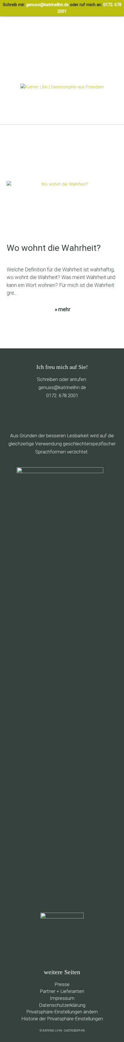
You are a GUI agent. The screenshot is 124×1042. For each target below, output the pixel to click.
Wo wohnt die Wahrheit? (54, 248)
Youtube (73, 415)
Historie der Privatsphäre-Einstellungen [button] (62, 1019)
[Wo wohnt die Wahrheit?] (63, 211)
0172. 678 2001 (62, 395)
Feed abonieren (23, 415)
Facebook (36, 415)
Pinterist (61, 415)
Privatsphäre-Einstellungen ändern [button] (62, 1012)
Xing (98, 415)
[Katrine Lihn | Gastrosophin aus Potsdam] (62, 86)
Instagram (85, 415)
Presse (62, 984)
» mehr (62, 309)
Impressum (62, 998)
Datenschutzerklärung (62, 1005)
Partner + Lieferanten (62, 991)
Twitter (48, 415)
